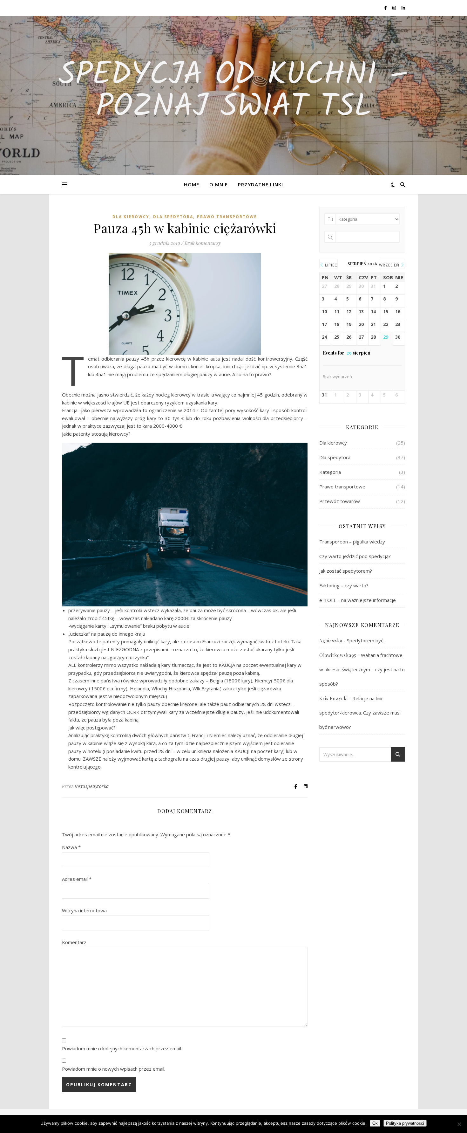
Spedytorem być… (367, 640)
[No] (459, 1124)
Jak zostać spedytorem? (345, 571)
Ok (375, 1123)
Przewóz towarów (339, 501)
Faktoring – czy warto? (344, 585)
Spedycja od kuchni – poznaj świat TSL (233, 91)
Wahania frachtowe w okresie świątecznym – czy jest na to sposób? (362, 669)
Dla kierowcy (130, 216)
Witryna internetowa (84, 910)
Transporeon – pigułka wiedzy (352, 541)
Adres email (76, 879)
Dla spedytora (173, 216)
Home (191, 184)
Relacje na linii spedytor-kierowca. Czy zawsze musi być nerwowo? (360, 712)
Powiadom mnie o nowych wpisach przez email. (113, 1069)
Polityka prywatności (405, 1123)
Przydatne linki (260, 184)
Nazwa (71, 847)
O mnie (218, 184)
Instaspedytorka (92, 786)
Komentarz (74, 942)
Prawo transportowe (227, 216)
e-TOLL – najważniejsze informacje (357, 600)
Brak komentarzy (202, 243)
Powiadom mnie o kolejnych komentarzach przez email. (122, 1048)
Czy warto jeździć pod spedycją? (355, 556)
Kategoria (330, 472)
